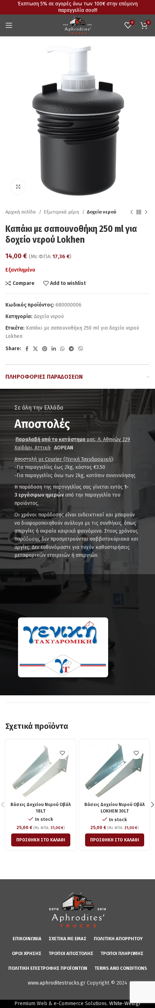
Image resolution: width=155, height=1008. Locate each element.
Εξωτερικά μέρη (62, 212)
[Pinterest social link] (44, 348)
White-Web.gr (125, 1003)
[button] (40, 839)
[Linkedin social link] (53, 348)
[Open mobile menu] (9, 25)
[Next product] (146, 212)
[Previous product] (131, 212)
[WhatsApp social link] (62, 348)
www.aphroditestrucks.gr (56, 983)
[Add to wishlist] (62, 753)
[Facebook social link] (27, 348)
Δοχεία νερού (101, 212)
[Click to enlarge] (18, 187)
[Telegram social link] (71, 348)
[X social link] (35, 348)
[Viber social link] (80, 348)
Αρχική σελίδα (21, 212)
